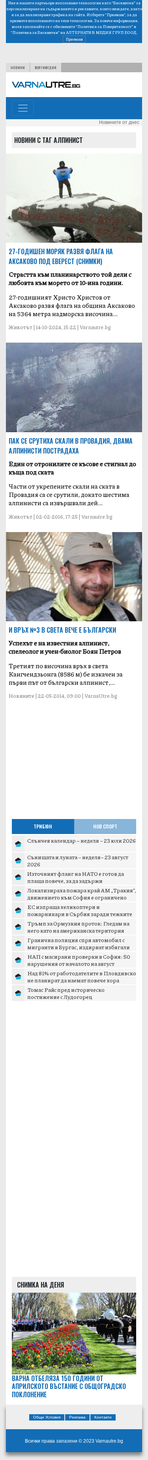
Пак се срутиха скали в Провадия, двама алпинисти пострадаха (71, 445)
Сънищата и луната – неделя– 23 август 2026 (77, 860)
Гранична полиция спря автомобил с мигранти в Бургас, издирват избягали (78, 943)
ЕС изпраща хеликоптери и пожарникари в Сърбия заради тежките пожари (79, 913)
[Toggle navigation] (23, 108)
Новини (18, 67)
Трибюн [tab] (43, 826)
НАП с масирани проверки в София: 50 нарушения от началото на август (78, 959)
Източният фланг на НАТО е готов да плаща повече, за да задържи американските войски (75, 880)
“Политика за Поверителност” (104, 26)
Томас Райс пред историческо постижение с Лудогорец (66, 993)
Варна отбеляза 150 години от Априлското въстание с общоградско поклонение (69, 1386)
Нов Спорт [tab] (105, 826)
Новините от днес (119, 122)
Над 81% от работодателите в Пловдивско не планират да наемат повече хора (81, 976)
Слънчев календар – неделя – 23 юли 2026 (81, 840)
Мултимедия (45, 67)
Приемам (74, 39)
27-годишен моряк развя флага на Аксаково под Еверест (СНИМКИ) (61, 256)
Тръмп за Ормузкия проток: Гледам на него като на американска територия (78, 926)
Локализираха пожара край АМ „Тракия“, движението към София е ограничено (81, 893)
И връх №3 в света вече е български (62, 630)
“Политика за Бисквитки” (35, 32)
